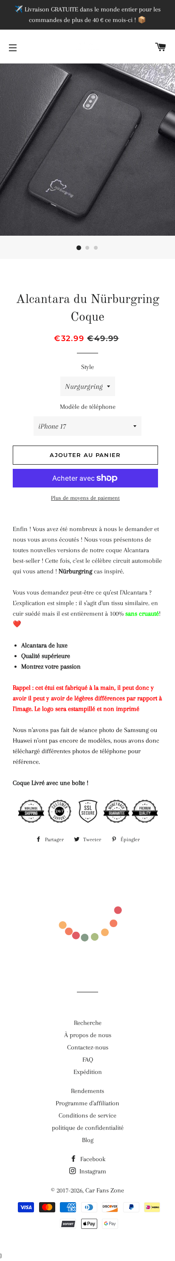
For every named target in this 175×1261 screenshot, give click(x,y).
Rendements (87, 1091)
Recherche (88, 1023)
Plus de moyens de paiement (85, 498)
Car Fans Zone (104, 1190)
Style (87, 367)
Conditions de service (87, 1115)
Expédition (87, 1072)
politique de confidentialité (88, 1128)
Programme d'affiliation (87, 1103)
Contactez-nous (87, 1047)
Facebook (92, 1159)
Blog (87, 1140)
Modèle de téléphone (88, 406)
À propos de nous (87, 1035)
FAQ (87, 1059)
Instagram (92, 1171)
